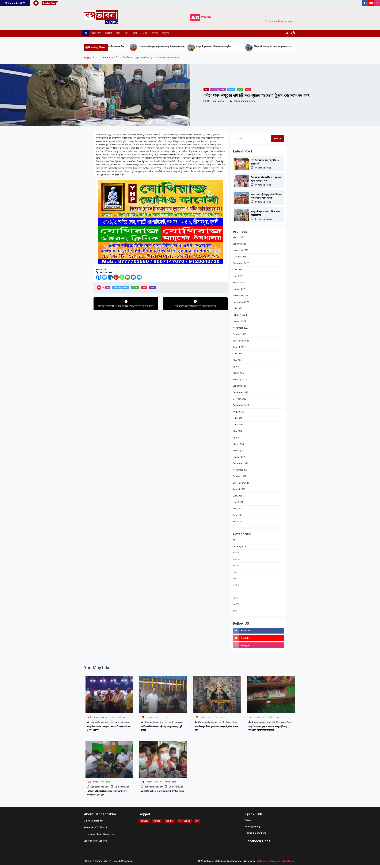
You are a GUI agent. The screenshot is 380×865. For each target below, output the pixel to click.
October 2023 (239, 334)
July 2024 (237, 308)
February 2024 (240, 315)
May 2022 (237, 431)
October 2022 (239, 398)
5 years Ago (217, 101)
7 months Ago (264, 185)
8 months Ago (264, 202)
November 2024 (240, 295)
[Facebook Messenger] (133, 277)
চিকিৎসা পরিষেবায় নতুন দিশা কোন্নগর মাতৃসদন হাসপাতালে (214, 46)
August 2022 (239, 411)
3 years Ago (123, 722)
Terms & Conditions (255, 833)
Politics (156, 821)
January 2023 (239, 386)
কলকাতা (108, 33)
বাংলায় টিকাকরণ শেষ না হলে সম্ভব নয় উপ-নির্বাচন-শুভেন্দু (162, 791)
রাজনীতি (236, 604)
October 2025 (239, 256)
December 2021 (240, 463)
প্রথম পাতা (95, 33)
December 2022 (240, 392)
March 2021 (238, 521)
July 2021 (237, 495)
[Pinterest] (116, 277)
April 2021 (238, 515)
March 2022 (238, 444)
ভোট (196, 821)
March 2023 (238, 373)
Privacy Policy (252, 826)
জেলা (135, 33)
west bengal (184, 821)
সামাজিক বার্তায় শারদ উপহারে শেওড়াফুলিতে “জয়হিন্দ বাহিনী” (272, 46)
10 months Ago (265, 219)
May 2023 (237, 360)
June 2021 (238, 502)
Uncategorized (218, 89)
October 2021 (239, 476)
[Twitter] (104, 277)
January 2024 (239, 321)
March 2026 (238, 237)
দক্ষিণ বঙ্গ (236, 585)
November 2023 (240, 327)
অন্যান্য (165, 33)
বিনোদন (155, 33)
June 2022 (238, 424)
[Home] (85, 33)
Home (248, 820)
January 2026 (239, 243)
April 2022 (238, 437)
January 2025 (239, 289)
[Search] (287, 33)
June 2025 (238, 276)
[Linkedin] (110, 277)
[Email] (127, 277)
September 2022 (241, 405)
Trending (169, 821)
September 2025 (241, 263)
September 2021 (241, 482)
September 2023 (241, 340)
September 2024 (241, 302)
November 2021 (240, 470)
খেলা (145, 33)
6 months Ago (264, 168)
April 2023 (238, 366)
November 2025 (240, 250)
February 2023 (240, 379)
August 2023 (239, 347)
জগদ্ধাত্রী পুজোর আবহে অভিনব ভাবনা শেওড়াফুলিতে (154, 46)
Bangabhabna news (244, 101)
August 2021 (239, 489)
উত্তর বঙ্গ (236, 559)
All (206, 89)
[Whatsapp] (121, 277)
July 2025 (237, 269)
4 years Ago (231, 722)
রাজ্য (118, 33)
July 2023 (237, 353)
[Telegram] (139, 277)
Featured (144, 821)
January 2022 (239, 457)
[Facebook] (98, 277)
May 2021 (237, 508)
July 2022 (237, 418)
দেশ (126, 33)
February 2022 (240, 450)
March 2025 (238, 282)
